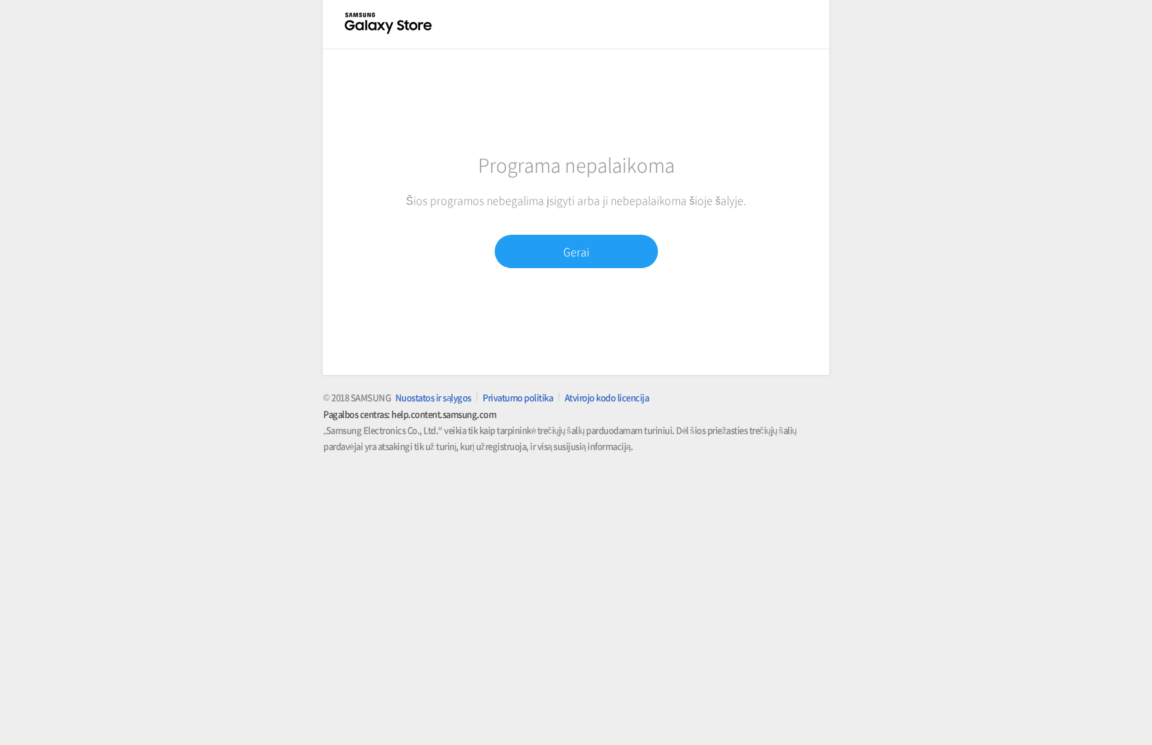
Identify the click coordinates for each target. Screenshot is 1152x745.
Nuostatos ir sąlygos (433, 397)
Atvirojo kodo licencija (607, 397)
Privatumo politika (518, 397)
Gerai (576, 251)
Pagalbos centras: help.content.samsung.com (409, 414)
